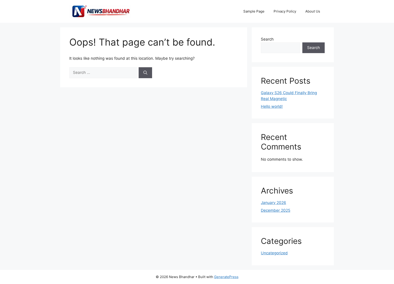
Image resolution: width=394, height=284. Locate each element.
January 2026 (273, 202)
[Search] (145, 72)
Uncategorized (274, 253)
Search (267, 39)
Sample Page (253, 11)
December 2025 (275, 210)
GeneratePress (226, 277)
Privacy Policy (285, 11)
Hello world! (272, 106)
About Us (312, 11)
